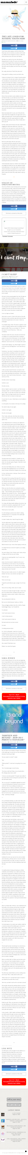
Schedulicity (18, 229)
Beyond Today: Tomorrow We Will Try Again (16, 1133)
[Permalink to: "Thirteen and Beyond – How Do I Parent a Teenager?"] (14, 718)
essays (4, 42)
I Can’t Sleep (9, 274)
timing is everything (18, 228)
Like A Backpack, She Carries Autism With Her (16, 1139)
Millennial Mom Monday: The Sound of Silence (16, 1126)
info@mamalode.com (16, 233)
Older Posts (14, 1090)
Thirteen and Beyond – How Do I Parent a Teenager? (13, 737)
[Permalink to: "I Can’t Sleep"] (14, 257)
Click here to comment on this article (14, 213)
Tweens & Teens (21, 742)
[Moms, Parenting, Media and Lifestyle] (9, 2)
